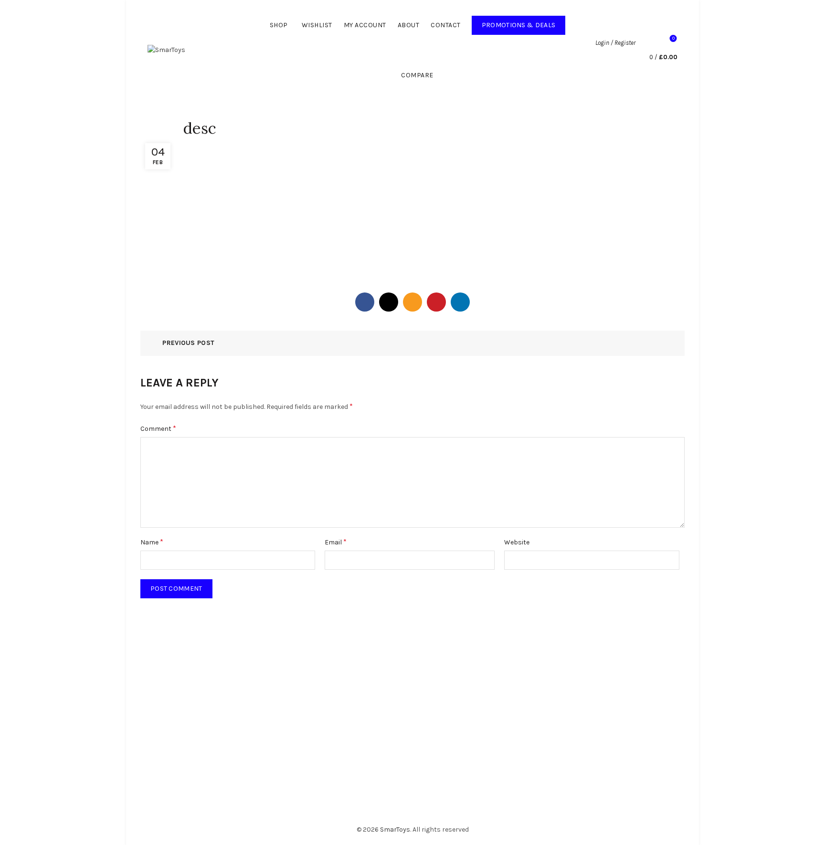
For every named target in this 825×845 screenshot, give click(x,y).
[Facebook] (364, 302)
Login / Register (615, 42)
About (409, 25)
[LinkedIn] (460, 302)
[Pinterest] (436, 302)
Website (516, 542)
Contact (446, 25)
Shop (279, 25)
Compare (417, 75)
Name (151, 541)
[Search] (648, 43)
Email (336, 541)
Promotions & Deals (523, 22)
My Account (365, 25)
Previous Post (188, 343)
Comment (158, 428)
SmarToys (395, 829)
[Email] (412, 302)
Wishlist (317, 25)
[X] (388, 302)
